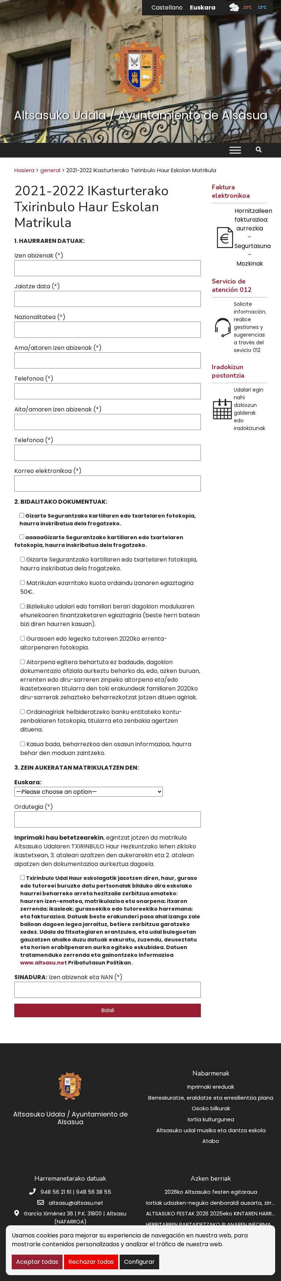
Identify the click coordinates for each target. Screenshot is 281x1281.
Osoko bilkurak (211, 1108)
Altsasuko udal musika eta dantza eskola (211, 1130)
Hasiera (24, 170)
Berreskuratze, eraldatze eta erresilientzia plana (210, 1098)
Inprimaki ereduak (210, 1087)
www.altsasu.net (43, 962)
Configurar (139, 1262)
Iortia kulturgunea (211, 1119)
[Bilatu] (261, 149)
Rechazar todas (91, 1262)
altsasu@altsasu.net (76, 1203)
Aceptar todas (37, 1262)
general (50, 170)
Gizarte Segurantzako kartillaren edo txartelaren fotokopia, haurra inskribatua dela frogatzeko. (98, 541)
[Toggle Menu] (235, 150)
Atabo (210, 1141)
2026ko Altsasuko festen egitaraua (211, 1192)
